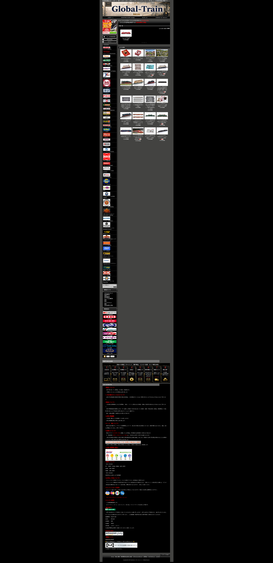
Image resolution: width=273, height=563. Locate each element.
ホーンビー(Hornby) (107, 245)
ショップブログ (144, 17)
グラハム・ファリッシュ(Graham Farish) (108, 256)
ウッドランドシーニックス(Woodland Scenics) (108, 228)
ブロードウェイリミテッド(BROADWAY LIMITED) (108, 214)
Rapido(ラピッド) (106, 233)
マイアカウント (151, 556)
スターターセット (108, 293)
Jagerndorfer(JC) (106, 78)
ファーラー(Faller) (107, 123)
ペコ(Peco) (105, 137)
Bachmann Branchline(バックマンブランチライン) (109, 239)
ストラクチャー (108, 302)
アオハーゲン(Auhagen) (108, 165)
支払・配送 (117, 556)
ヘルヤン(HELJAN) (107, 275)
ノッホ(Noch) (106, 146)
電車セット (107, 295)
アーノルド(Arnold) (107, 106)
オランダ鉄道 (109, 327)
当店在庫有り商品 (108, 305)
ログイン (109, 41)
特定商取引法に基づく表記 (126, 556)
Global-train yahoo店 (109, 539)
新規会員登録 (109, 39)
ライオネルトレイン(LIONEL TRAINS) (109, 197)
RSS (108, 356)
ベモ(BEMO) (105, 141)
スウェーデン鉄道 (109, 343)
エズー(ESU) (105, 93)
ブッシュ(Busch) (106, 160)
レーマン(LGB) (106, 87)
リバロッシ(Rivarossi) (107, 65)
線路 (105, 303)
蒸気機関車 (107, 294)
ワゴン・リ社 (109, 353)
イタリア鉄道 (109, 331)
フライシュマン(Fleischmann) (109, 53)
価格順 (165, 28)
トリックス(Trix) (106, 62)
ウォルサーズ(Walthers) (108, 220)
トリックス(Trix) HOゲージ (139, 20)
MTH (104, 190)
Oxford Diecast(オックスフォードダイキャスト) (109, 264)
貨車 (105, 299)
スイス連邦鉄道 (109, 314)
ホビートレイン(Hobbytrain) (109, 110)
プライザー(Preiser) (107, 177)
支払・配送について (127, 17)
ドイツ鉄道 (109, 318)
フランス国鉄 (109, 335)
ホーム (111, 17)
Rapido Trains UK (106, 269)
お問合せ (161, 17)
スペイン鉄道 (109, 339)
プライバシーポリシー (137, 556)
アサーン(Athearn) (107, 184)
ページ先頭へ (165, 555)
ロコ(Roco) (105, 58)
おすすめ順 (161, 28)
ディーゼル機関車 (108, 298)
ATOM (112, 356)
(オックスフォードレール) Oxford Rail (108, 282)
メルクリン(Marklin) (107, 49)
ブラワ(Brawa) (106, 115)
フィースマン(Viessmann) (108, 151)
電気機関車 (107, 297)
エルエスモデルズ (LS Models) (109, 71)
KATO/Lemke (106, 119)
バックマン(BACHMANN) (108, 206)
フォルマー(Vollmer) (107, 126)
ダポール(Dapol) (106, 250)
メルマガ (158, 556)
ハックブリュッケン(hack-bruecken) (108, 171)
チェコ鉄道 (109, 347)
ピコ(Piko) (105, 98)
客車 (105, 301)
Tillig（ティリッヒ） (107, 102)
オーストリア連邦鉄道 (109, 323)
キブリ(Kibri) (105, 131)
